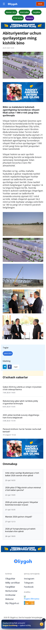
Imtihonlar (10, 595)
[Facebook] (10, 367)
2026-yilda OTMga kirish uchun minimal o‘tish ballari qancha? (23, 488)
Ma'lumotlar (11, 590)
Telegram (28, 582)
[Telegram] (5, 367)
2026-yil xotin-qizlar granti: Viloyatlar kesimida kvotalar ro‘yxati (21, 503)
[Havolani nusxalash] (16, 367)
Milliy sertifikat (12, 582)
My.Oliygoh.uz (12, 603)
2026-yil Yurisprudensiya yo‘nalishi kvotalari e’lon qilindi (20, 530)
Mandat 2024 (11, 12)
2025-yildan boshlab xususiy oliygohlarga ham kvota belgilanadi (21, 416)
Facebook (28, 586)
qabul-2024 (8, 353)
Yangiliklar (36, 12)
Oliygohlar (10, 578)
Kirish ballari (24, 12)
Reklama (29, 18)
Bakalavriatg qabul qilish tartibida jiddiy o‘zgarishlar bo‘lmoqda (20, 402)
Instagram (29, 578)
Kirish (40, 4)
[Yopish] (44, 620)
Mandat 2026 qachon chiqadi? (18, 517)
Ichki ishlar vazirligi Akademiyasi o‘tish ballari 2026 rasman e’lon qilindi (22, 474)
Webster (9, 599)
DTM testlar (18, 18)
